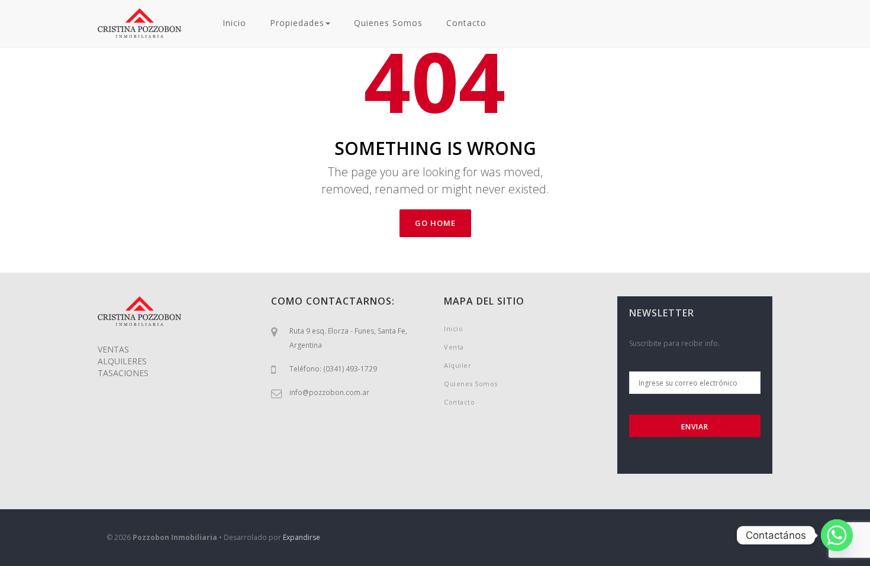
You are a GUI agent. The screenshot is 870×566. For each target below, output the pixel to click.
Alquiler (457, 365)
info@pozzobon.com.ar (329, 392)
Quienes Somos (388, 22)
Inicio (234, 22)
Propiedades (297, 22)
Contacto (466, 22)
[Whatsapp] (837, 535)
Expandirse (301, 537)
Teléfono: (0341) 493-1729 (333, 369)
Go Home (435, 223)
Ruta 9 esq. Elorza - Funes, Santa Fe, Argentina (348, 338)
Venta (454, 346)
